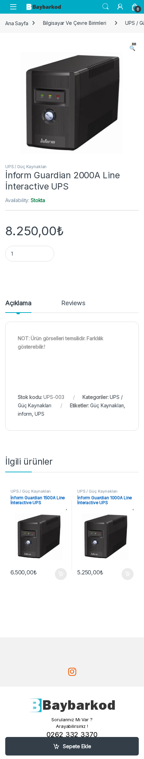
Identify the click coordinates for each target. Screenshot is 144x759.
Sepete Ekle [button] (58, 574)
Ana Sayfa (16, 23)
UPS (39, 414)
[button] (132, 48)
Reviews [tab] (73, 303)
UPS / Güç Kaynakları (25, 166)
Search (105, 6)
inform (25, 414)
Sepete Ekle (77, 746)
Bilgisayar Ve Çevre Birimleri (74, 23)
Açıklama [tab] (18, 303)
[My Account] (120, 6)
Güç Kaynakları (107, 405)
